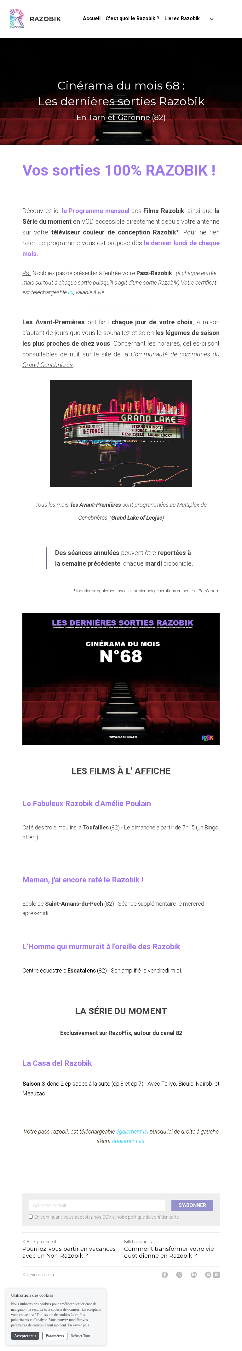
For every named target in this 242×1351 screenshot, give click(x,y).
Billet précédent (41, 1241)
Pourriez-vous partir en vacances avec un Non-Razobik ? (69, 1252)
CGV (106, 1217)
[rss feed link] (216, 1275)
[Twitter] (179, 1275)
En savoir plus (78, 1325)
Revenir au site (41, 1274)
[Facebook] (165, 1275)
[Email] (208, 1275)
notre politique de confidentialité (148, 1217)
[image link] (17, 18)
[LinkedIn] (194, 1275)
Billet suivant (136, 1241)
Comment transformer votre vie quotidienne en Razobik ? (169, 1252)
